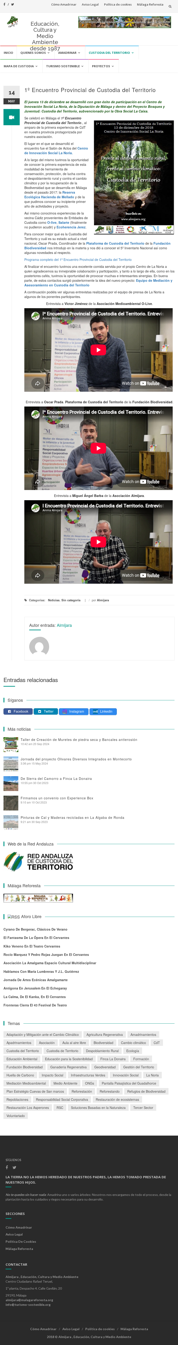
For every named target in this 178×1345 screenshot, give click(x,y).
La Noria (152, 1075)
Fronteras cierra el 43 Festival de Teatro (35, 1005)
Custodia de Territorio (62, 1050)
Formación (141, 1059)
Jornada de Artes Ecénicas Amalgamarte (35, 979)
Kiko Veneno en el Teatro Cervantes (31, 946)
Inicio (8, 53)
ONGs (89, 1083)
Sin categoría (70, 600)
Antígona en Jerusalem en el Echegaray (35, 988)
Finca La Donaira (113, 1059)
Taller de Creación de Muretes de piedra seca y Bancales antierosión (79, 739)
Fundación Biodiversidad (24, 1067)
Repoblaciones (17, 1099)
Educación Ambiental (21, 1059)
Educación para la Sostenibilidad (69, 1059)
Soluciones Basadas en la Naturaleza (98, 1107)
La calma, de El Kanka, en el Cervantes (34, 996)
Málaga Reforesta (150, 4)
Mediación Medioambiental (26, 1083)
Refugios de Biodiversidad (146, 1091)
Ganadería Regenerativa (68, 1067)
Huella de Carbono (20, 1075)
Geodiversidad (105, 1067)
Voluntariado (15, 1115)
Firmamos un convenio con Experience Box (57, 798)
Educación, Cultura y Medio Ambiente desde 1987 (45, 36)
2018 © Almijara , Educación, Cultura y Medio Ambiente (89, 1337)
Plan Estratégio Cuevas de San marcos (35, 1091)
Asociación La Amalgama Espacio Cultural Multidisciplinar (49, 963)
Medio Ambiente (65, 1083)
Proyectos (101, 66)
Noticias (54, 600)
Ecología (132, 1050)
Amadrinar (67, 53)
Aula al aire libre (74, 1042)
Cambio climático (133, 1042)
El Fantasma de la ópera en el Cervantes (36, 937)
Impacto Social (52, 1075)
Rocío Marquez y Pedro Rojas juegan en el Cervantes (46, 954)
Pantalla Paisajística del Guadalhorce (129, 1083)
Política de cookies (118, 4)
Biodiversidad (103, 1042)
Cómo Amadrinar (63, 4)
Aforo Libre (31, 916)
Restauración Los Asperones (27, 1107)
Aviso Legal (90, 4)
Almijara (103, 600)
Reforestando (110, 1091)
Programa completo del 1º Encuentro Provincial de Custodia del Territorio (78, 259)
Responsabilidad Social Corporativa (62, 1099)
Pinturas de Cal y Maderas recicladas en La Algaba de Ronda (72, 817)
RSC (60, 1107)
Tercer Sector (143, 1107)
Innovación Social (126, 1075)
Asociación (47, 1042)
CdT (157, 1042)
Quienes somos (33, 53)
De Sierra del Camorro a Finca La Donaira (56, 778)
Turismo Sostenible (63, 66)
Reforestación (82, 1091)
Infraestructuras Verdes (88, 1075)
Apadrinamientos (18, 1042)
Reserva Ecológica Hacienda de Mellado (49, 194)
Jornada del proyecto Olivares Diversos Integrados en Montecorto (76, 759)
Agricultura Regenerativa (104, 1034)
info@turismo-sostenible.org (28, 1305)
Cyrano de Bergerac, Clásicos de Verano (35, 929)
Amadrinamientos (143, 1034)
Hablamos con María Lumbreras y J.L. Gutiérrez (41, 971)
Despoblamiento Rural (102, 1050)
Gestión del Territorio (138, 1067)
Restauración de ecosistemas (117, 1099)
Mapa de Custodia (19, 66)
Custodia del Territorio (109, 53)
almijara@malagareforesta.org (29, 1300)
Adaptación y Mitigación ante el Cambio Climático (42, 1034)
